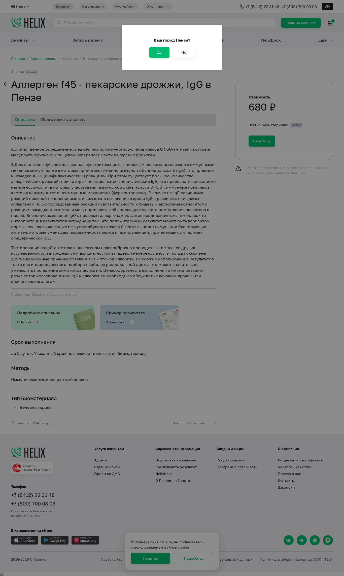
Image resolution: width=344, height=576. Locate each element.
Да (159, 52)
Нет (184, 52)
